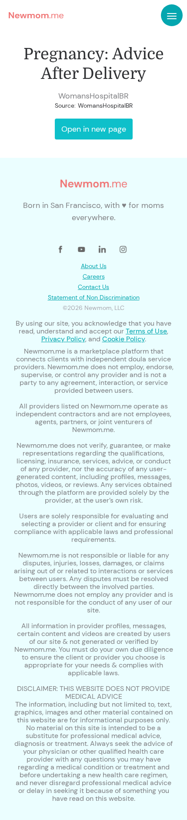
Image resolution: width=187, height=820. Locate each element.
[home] (33, 15)
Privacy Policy (63, 339)
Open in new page (93, 129)
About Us (94, 266)
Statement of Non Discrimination (94, 297)
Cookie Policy (123, 339)
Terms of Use (146, 331)
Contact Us (93, 287)
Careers (94, 276)
